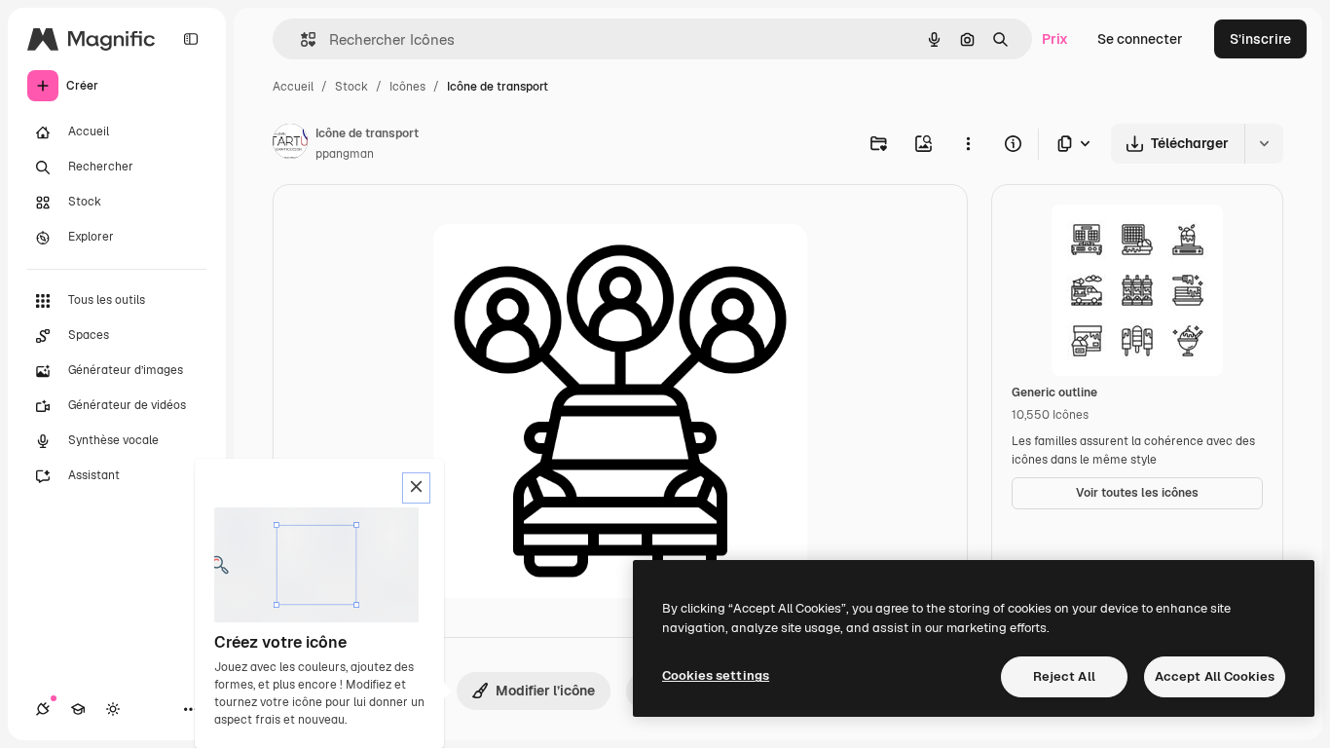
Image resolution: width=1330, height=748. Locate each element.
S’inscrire (1260, 39)
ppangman (344, 154)
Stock (351, 86)
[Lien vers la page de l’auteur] (290, 144)
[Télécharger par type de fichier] (1075, 144)
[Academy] (77, 709)
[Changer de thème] (113, 709)
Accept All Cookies (1215, 676)
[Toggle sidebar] (190, 39)
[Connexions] (42, 709)
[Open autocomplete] (300, 39)
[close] (416, 488)
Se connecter (1140, 39)
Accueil (293, 86)
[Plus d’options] (967, 143)
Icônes (407, 86)
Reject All (1064, 676)
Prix (1055, 39)
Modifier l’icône (545, 690)
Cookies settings (715, 675)
